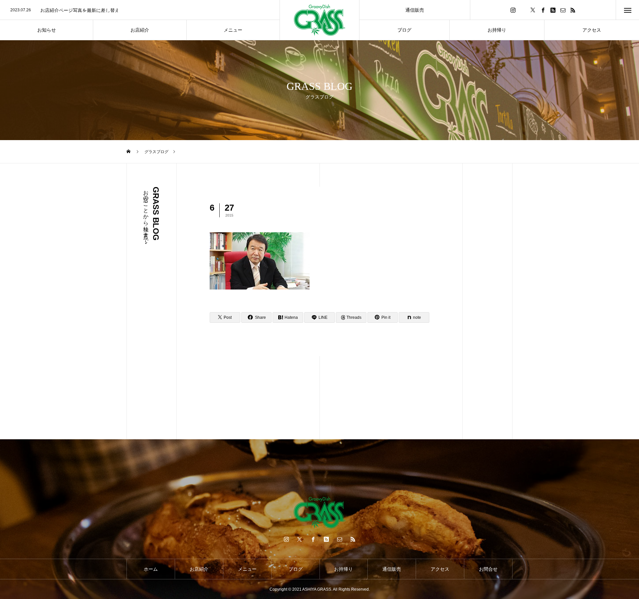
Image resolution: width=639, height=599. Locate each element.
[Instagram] (513, 10)
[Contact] (563, 10)
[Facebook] (543, 10)
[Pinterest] (553, 10)
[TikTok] (523, 10)
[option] (140, 10)
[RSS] (573, 10)
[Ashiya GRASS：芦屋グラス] (319, 20)
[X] (533, 10)
